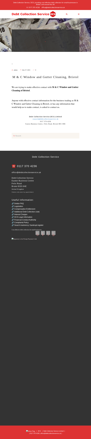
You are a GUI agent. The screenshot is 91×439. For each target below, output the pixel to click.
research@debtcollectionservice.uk (45, 119)
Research (18, 136)
